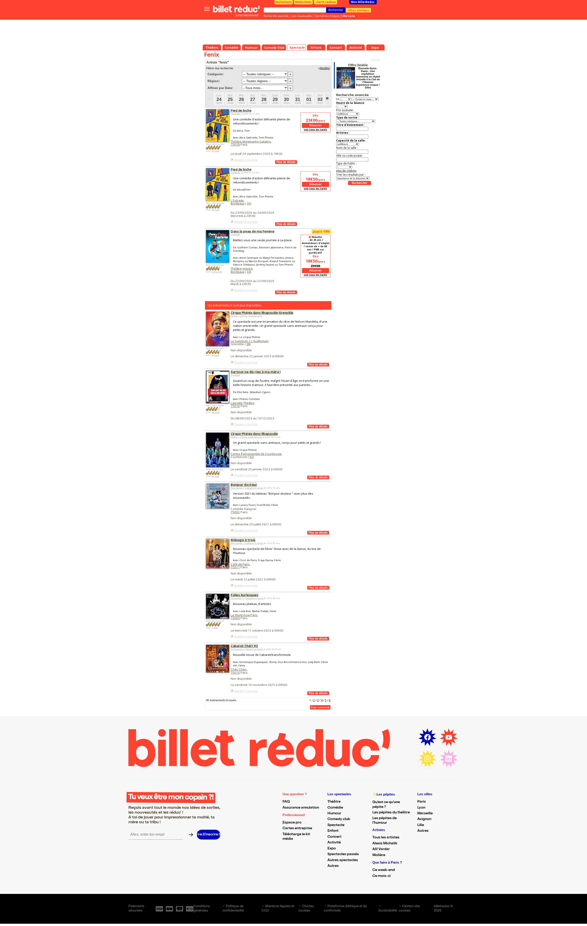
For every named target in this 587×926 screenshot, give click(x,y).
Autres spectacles (342, 860)
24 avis (215, 151)
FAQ (286, 802)
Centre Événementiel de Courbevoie (256, 454)
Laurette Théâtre (242, 403)
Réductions (303, 2)
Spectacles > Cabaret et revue (247, 488)
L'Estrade (237, 200)
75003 (235, 618)
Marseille (425, 813)
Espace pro (292, 823)
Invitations (284, 2)
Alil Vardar (381, 849)
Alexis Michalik (384, 844)
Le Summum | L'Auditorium (249, 341)
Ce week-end (383, 870)
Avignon (424, 819)
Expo (331, 849)
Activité (334, 843)
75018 (235, 144)
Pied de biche (241, 110)
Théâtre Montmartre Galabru (251, 141)
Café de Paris (240, 564)
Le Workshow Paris (244, 615)
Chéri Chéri (239, 669)
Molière (378, 855)
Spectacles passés (343, 854)
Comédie (236, 113)
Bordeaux (237, 203)
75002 (235, 512)
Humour (334, 813)
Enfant (332, 831)
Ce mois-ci (381, 876)
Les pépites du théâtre (391, 813)
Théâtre (334, 802)
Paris (421, 802)
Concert (334, 837)
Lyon (421, 808)
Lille (420, 825)
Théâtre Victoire (242, 268)
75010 (235, 406)
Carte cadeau (326, 2)
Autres (333, 866)
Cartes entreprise (297, 828)
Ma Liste (349, 16)
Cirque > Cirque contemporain (246, 316)
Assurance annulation (300, 808)
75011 (235, 567)
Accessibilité (387, 910)
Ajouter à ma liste (246, 160)
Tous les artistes (385, 838)
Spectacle (335, 825)
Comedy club (338, 819)
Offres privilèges (358, 10)
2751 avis (217, 271)
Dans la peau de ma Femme (252, 231)
